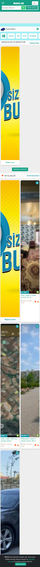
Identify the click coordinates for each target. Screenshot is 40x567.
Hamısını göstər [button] (20, 169)
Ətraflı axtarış (31, 7)
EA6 (24, 36)
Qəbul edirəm (20, 564)
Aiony (11, 36)
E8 (18, 36)
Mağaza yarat (34, 43)
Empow (33, 36)
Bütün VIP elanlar (33, 175)
